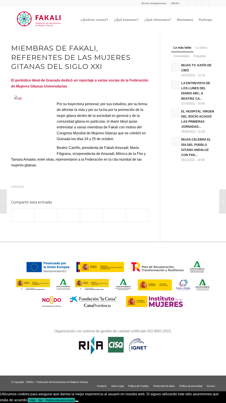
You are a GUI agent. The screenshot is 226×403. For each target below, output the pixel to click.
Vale (32, 400)
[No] (77, 401)
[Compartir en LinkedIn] (114, 215)
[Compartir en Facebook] (22, 215)
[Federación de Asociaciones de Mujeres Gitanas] (39, 20)
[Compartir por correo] (137, 215)
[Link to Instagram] (185, 3)
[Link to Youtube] (211, 3)
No (40, 400)
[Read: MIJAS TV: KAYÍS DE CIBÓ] (175, 67)
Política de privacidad (59, 400)
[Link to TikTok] (198, 3)
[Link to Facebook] (191, 3)
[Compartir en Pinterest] (91, 215)
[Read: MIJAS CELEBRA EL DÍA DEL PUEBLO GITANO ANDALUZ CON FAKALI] (175, 141)
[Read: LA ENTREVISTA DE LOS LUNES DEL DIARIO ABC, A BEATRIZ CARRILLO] (175, 85)
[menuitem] (154, 3)
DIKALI (175, 3)
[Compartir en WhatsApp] (68, 215)
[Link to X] (205, 3)
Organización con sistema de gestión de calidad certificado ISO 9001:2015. (113, 331)
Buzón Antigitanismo (154, 3)
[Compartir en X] (45, 215)
